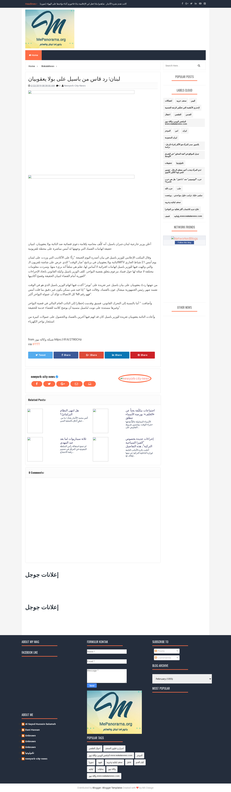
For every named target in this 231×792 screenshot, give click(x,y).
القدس (188, 114)
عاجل (129, 762)
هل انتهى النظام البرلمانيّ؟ (69, 412)
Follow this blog (184, 242)
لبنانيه (91, 769)
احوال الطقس (95, 748)
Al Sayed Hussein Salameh (40, 724)
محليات (101, 769)
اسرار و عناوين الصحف (114, 748)
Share (67, 355)
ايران (185, 131)
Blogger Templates (112, 787)
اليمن (193, 101)
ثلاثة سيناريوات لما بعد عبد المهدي (73, 440)
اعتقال (167, 114)
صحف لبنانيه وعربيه (173, 202)
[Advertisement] (91, 590)
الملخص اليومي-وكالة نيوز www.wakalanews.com (176, 122)
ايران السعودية (171, 137)
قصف (167, 216)
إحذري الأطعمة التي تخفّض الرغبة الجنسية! (182, 108)
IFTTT (36, 344)
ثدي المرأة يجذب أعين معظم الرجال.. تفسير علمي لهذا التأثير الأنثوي (183, 171)
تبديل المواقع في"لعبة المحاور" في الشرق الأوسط (182, 155)
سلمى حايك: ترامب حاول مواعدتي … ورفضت (183, 195)
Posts (161, 651)
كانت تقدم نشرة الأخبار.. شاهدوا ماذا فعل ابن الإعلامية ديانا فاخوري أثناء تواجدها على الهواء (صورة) (83, 4)
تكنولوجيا (180, 163)
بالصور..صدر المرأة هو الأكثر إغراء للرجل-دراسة (182, 145)
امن (176, 131)
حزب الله (169, 188)
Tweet (42, 355)
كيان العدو (140, 762)
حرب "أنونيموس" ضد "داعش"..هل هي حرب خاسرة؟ (183, 180)
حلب (179, 188)
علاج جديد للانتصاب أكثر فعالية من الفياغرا (182, 209)
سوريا (91, 762)
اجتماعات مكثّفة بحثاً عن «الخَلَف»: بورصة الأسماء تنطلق (140, 414)
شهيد (100, 762)
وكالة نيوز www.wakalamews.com (104, 776)
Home (34, 55)
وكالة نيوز (112, 769)
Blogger (97, 787)
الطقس (178, 114)
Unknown (30, 735)
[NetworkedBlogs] (184, 238)
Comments (164, 657)
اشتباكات (168, 101)
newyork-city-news (43, 376)
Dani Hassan (32, 729)
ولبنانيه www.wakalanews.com (188, 216)
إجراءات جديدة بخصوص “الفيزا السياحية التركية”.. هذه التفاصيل (140, 442)
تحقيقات (168, 163)
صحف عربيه (181, 101)
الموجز (168, 131)
